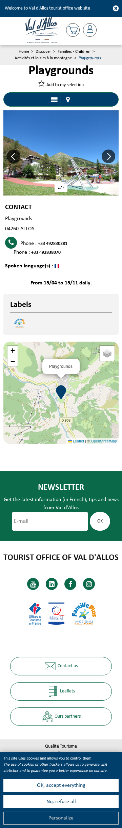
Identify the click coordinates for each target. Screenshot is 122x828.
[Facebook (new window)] (70, 584)
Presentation (54, 99)
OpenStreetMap (104, 440)
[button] (73, 30)
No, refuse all (61, 801)
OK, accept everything (61, 785)
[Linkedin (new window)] (52, 584)
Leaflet (78, 440)
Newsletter (61, 487)
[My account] (90, 30)
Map (68, 99)
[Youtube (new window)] (33, 584)
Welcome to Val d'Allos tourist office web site (47, 8)
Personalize (61, 818)
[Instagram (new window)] (89, 584)
